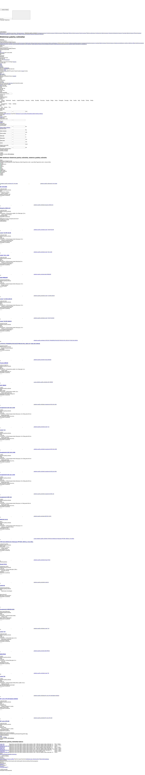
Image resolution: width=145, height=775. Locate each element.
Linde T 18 (2, 748)
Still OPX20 (3, 654)
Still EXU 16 (2, 747)
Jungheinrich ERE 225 (4, 746)
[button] (72, 26)
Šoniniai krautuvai (137, 33)
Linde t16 (2, 585)
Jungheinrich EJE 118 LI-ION (7, 407)
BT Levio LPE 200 (4, 721)
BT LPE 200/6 (3, 186)
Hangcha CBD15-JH (5, 208)
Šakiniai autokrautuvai (91, 33)
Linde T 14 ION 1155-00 (6, 299)
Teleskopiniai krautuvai (41, 33)
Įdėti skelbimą (3, 220)
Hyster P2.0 (2, 751)
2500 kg (8, 127)
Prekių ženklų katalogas (44, 759)
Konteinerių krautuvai (26, 34)
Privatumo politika (10, 759)
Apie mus (2, 754)
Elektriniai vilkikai (17, 34)
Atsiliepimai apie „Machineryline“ (32, 759)
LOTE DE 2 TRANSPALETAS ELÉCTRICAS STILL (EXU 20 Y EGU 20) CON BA (20, 343)
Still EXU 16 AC (4, 519)
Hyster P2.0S (3, 564)
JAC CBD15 (3, 385)
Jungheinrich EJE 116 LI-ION (7, 474)
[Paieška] (21, 15)
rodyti (1, 152)
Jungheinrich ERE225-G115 (7, 609)
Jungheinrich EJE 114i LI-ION (7, 452)
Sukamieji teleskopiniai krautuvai (115, 33)
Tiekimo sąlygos (3, 759)
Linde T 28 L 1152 (4, 255)
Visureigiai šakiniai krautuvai (128, 33)
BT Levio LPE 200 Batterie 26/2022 (9, 698)
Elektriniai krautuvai (59, 33)
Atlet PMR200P (4, 277)
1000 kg (1, 127)
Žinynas (5, 754)
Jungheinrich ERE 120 (6, 497)
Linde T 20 (2, 631)
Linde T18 (2, 676)
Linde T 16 (2, 430)
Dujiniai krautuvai (82, 33)
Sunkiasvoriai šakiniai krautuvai (102, 33)
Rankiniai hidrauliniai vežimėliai (36, 34)
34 (3, 737)
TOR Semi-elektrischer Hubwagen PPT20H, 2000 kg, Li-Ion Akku (16, 541)
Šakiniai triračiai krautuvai (74, 33)
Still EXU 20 (2, 749)
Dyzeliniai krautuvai (51, 33)
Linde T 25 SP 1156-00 (5, 321)
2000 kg (5, 127)
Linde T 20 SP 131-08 (5, 232)
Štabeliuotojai (65, 33)
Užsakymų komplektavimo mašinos (7, 34)
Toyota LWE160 (4, 363)
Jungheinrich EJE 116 (4, 750)
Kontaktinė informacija (11, 754)
